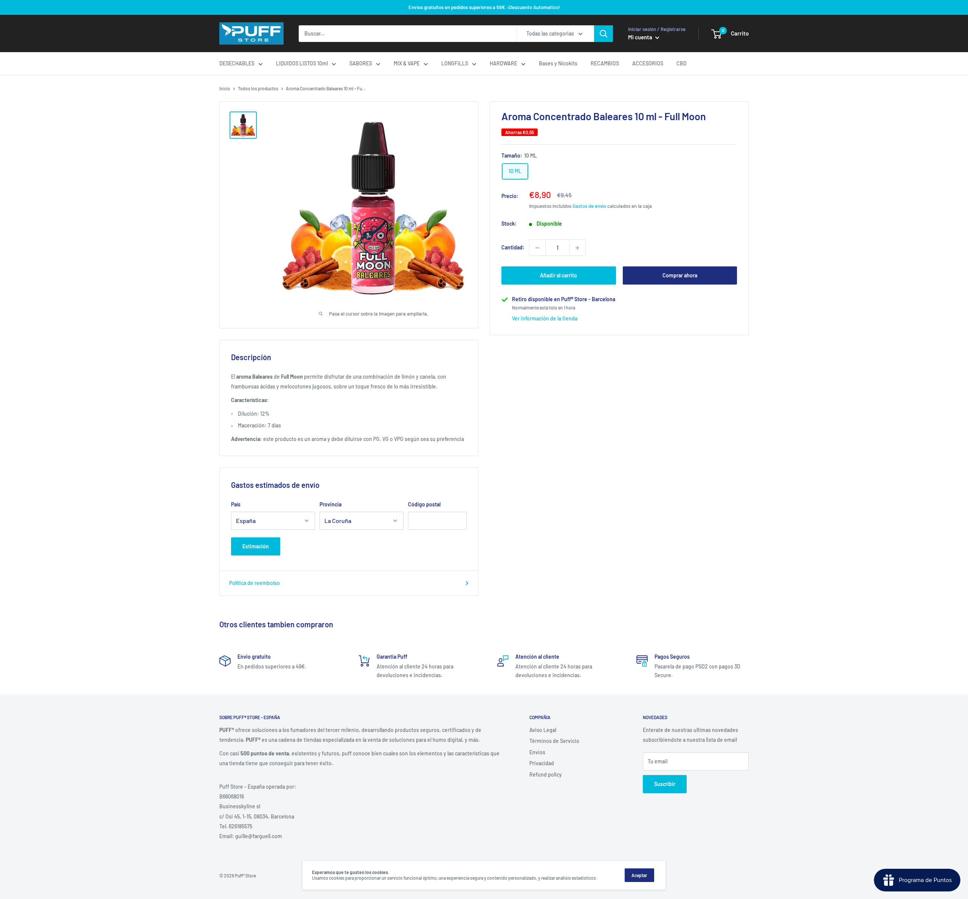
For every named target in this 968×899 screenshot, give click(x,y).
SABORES (360, 63)
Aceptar (639, 875)
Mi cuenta (640, 37)
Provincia (330, 504)
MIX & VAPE (407, 63)
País (235, 504)
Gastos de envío (589, 206)
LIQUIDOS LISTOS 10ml (302, 63)
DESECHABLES (236, 63)
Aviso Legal (542, 730)
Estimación (255, 546)
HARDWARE (503, 63)
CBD (681, 63)
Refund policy (545, 774)
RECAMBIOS (605, 63)
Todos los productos (258, 88)
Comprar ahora (679, 275)
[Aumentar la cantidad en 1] (577, 248)
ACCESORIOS (647, 63)
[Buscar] (603, 33)
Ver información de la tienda (544, 318)
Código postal (424, 504)
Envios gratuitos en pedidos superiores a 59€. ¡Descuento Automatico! (484, 7)
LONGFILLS (454, 63)
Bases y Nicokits (558, 63)
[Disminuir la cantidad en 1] (537, 248)
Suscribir (664, 784)
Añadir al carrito (558, 275)
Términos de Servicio (554, 741)
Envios (537, 752)
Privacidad (541, 763)
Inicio (224, 88)
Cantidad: (512, 247)
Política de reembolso (254, 583)
